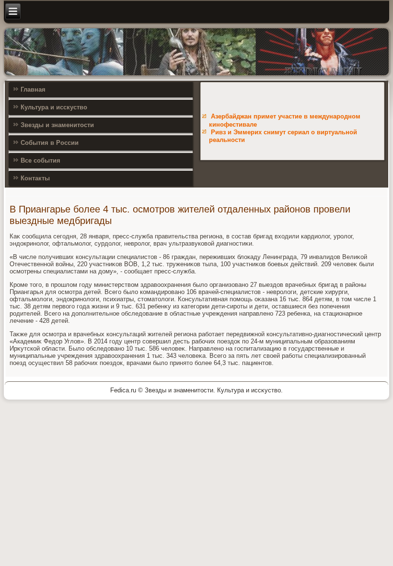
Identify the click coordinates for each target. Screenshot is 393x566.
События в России (50, 142)
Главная (33, 89)
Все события (40, 160)
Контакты (35, 178)
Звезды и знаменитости (57, 125)
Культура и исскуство (54, 107)
